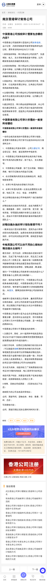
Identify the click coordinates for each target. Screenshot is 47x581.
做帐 (17, 348)
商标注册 (23, 477)
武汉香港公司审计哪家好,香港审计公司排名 (24, 493)
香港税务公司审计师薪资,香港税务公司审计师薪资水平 (24, 536)
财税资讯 (11, 12)
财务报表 (37, 42)
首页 (3, 12)
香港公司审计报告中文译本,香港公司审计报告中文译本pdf (24, 507)
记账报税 (15, 477)
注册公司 (7, 477)
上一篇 (12, 569)
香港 (31, 420)
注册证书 (36, 148)
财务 (18, 420)
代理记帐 (20, 12)
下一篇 (35, 569)
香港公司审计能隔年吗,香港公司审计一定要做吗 (24, 514)
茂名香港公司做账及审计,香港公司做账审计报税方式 (24, 550)
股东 (11, 290)
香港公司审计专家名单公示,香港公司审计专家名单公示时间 (24, 543)
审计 (11, 420)
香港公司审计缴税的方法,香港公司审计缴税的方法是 (24, 557)
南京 (25, 420)
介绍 (29, 477)
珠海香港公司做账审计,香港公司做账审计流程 (24, 500)
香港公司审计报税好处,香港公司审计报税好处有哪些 (24, 529)
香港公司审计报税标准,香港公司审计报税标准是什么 (24, 521)
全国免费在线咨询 (24, 434)
